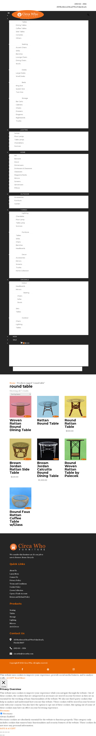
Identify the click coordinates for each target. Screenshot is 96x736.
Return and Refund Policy (20, 597)
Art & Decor (14, 627)
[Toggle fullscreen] (3, 732)
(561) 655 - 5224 (80, 4)
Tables (12, 613)
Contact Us (14, 577)
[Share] (6, 732)
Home (12, 383)
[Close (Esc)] (9, 732)
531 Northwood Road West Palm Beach (71, 7)
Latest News (14, 574)
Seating (13, 610)
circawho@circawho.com (23, 654)
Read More (20, 678)
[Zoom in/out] (1, 732)
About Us (13, 570)
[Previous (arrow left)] (1, 735)
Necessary (7, 714)
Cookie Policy (15, 587)
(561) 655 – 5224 (20, 648)
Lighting (13, 620)
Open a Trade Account (18, 594)
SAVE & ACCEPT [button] (8, 728)
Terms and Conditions (18, 584)
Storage (13, 617)
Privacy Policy (15, 580)
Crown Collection (16, 590)
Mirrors (13, 623)
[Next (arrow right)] (3, 735)
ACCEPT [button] (10, 678)
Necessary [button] (5, 711)
